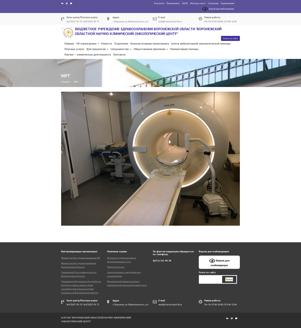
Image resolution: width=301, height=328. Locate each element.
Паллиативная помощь (184, 49)
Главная (69, 43)
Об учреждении (86, 43)
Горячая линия (227, 3)
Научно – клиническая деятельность (87, 54)
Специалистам (120, 49)
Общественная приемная (149, 49)
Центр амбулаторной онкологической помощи (200, 43)
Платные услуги (197, 3)
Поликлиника (173, 3)
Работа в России (115, 266)
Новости (106, 43)
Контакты (159, 3)
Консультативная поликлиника (149, 43)
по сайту (207, 272)
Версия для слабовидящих (220, 263)
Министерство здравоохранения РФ (80, 257)
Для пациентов (96, 49)
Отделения (213, 3)
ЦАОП (185, 3)
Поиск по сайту (230, 38)
